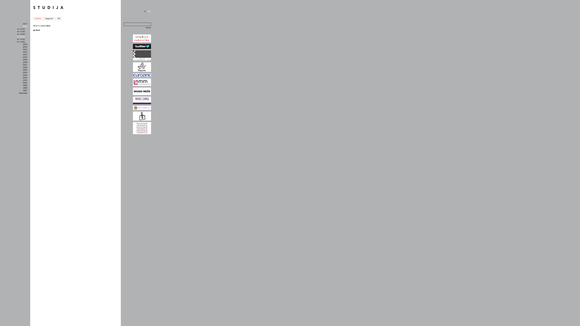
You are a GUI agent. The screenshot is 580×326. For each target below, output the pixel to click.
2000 (25, 83)
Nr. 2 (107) (21, 39)
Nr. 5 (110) (21, 31)
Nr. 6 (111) (21, 29)
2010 (25, 57)
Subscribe (23, 93)
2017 (25, 24)
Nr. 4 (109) (21, 34)
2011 (25, 55)
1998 (25, 88)
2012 (25, 52)
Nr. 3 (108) (21, 37)
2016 (25, 26)
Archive (38, 19)
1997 (25, 90)
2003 (25, 75)
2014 (25, 47)
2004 (25, 73)
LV (145, 11)
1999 (25, 85)
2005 (25, 70)
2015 (25, 44)
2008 (25, 62)
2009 (25, 60)
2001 (25, 80)
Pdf (58, 19)
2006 (25, 67)
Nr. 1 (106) (21, 42)
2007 (25, 65)
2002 (25, 78)
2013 (25, 49)
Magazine (49, 19)
